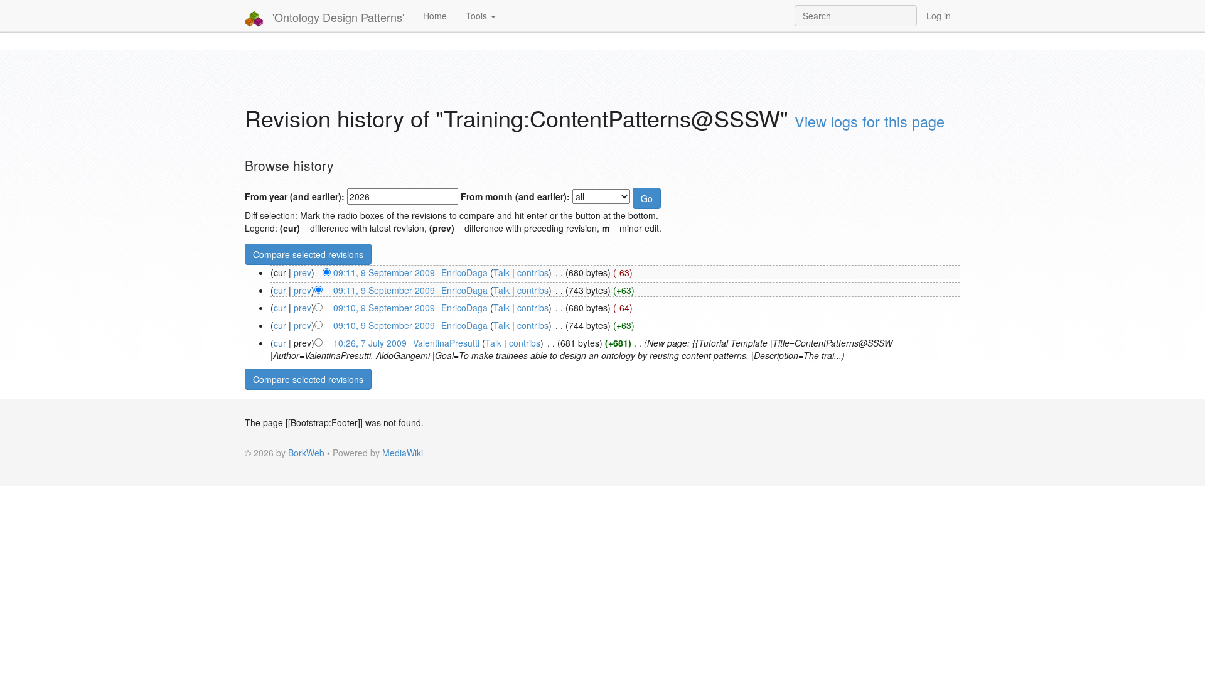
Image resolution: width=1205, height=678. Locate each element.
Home (435, 15)
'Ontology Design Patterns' (336, 17)
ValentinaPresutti (446, 342)
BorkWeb (306, 452)
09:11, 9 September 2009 (384, 272)
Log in (938, 15)
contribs (533, 272)
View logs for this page (870, 121)
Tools (478, 15)
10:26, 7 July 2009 (370, 342)
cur (280, 290)
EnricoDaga (464, 272)
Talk (501, 272)
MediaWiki (402, 452)
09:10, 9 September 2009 (384, 307)
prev (302, 272)
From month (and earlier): (515, 196)
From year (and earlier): (295, 196)
